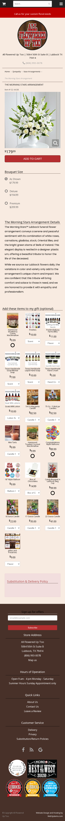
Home (7, 71)
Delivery (32, 730)
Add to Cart (32, 158)
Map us (32, 660)
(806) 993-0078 (33, 62)
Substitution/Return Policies (33, 739)
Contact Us (32, 706)
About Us (32, 702)
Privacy (33, 734)
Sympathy (16, 71)
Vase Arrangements (31, 71)
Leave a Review (32, 711)
